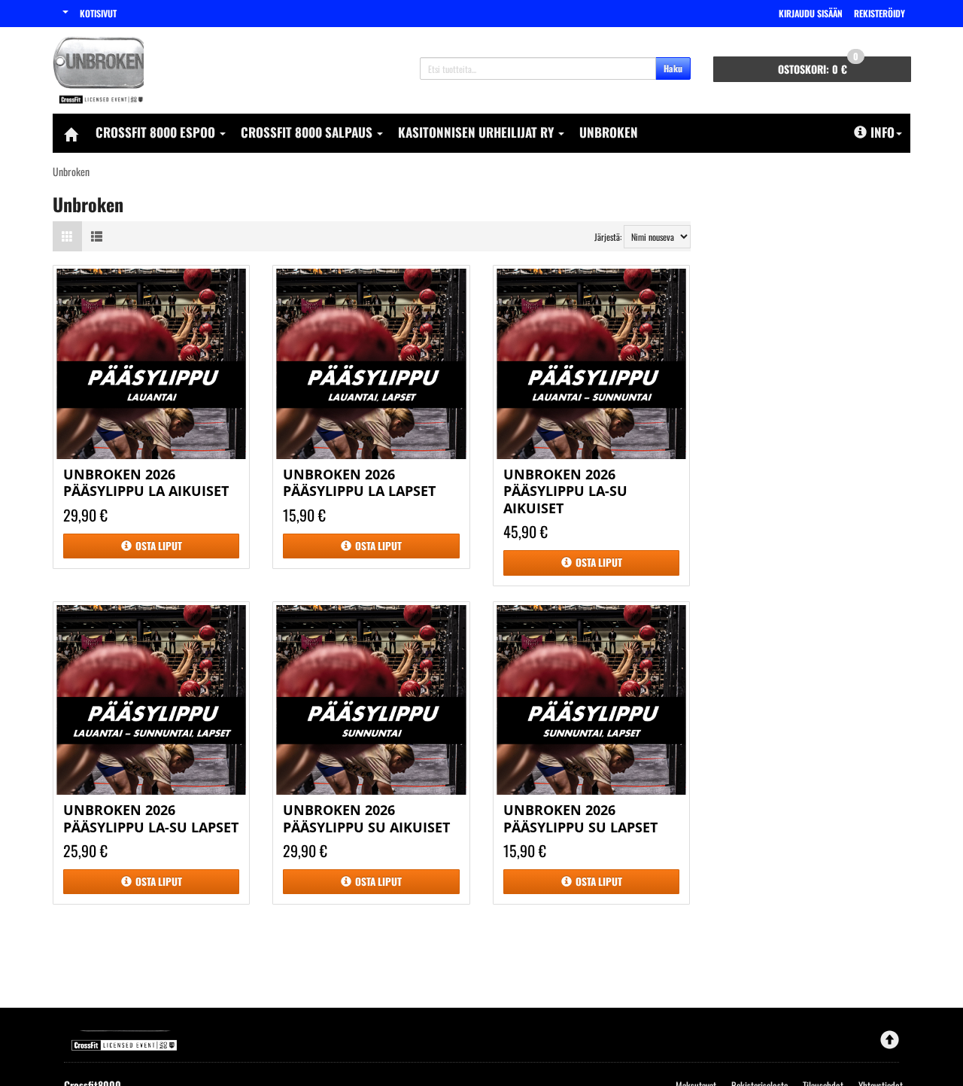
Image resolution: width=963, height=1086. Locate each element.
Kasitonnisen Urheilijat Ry (477, 132)
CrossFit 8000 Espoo (157, 132)
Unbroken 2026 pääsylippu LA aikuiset (146, 482)
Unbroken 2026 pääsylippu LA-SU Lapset (150, 818)
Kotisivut (98, 13)
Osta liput (158, 545)
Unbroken (608, 132)
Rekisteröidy (879, 13)
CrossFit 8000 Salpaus (308, 132)
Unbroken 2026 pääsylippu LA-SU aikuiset (565, 491)
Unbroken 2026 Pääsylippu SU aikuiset (366, 818)
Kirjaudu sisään (811, 13)
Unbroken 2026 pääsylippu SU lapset (580, 818)
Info (882, 132)
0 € (818, 66)
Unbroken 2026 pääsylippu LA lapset (359, 482)
